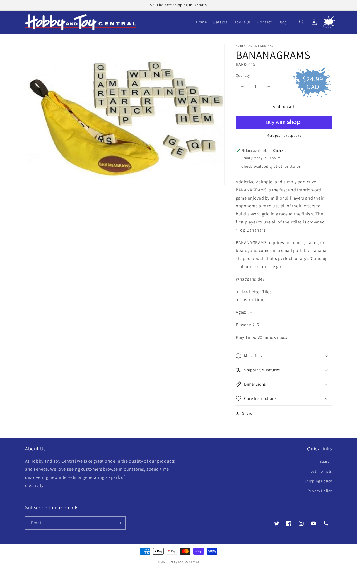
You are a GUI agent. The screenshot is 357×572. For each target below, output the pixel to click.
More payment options (284, 135)
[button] (302, 22)
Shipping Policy (318, 481)
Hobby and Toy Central (184, 562)
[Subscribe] (119, 523)
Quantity (243, 75)
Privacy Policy (320, 490)
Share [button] (247, 413)
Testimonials (320, 471)
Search (326, 461)
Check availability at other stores (271, 166)
